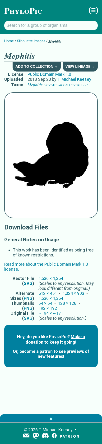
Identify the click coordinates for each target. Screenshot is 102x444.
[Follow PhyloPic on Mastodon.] (36, 436)
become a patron (36, 351)
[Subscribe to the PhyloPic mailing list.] (26, 436)
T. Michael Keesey (74, 79)
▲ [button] (51, 418)
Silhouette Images (31, 41)
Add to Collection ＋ (36, 66)
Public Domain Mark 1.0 (49, 74)
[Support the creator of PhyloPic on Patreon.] (69, 436)
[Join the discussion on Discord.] (45, 436)
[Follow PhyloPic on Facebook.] (54, 436)
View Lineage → (80, 66)
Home (9, 41)
